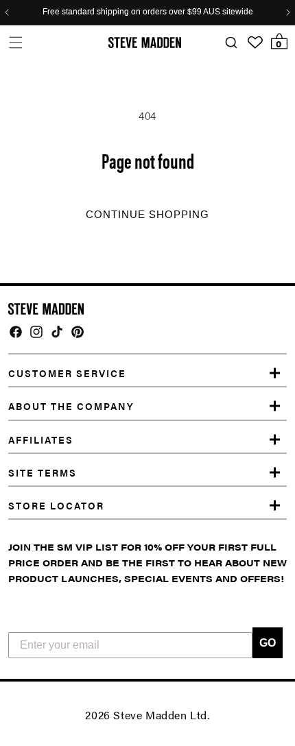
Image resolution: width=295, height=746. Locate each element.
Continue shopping (147, 214)
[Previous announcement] (7, 12)
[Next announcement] (288, 12)
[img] (15, 331)
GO (267, 643)
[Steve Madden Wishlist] (255, 42)
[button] (15, 42)
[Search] (231, 43)
